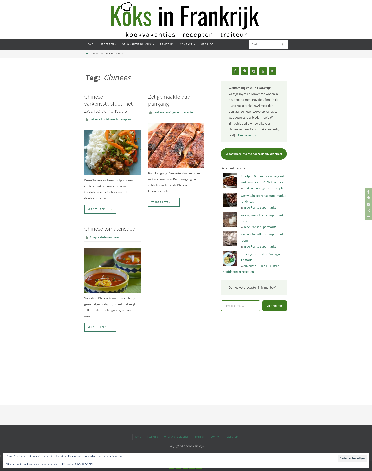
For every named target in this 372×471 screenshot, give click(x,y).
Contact (216, 436)
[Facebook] (368, 192)
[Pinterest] (368, 198)
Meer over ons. (247, 135)
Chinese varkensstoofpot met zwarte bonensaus (108, 103)
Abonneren (274, 306)
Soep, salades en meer (104, 237)
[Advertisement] (254, 356)
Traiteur (199, 436)
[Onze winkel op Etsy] (368, 210)
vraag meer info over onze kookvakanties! (254, 154)
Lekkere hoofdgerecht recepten (110, 119)
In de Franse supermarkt (259, 207)
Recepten (152, 436)
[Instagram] (368, 204)
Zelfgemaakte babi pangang (170, 100)
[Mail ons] (368, 216)
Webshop (232, 436)
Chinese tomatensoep (109, 228)
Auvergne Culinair (255, 266)
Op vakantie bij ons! (176, 436)
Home (137, 436)
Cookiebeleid (84, 464)
